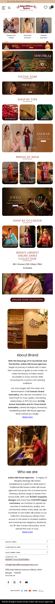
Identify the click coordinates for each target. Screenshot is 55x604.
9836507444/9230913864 (17, 559)
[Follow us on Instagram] (14, 582)
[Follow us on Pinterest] (20, 582)
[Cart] (50, 8)
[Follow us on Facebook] (8, 582)
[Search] (9, 8)
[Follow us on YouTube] (26, 582)
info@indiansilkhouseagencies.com (21, 564)
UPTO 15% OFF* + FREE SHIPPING (27, 2)
